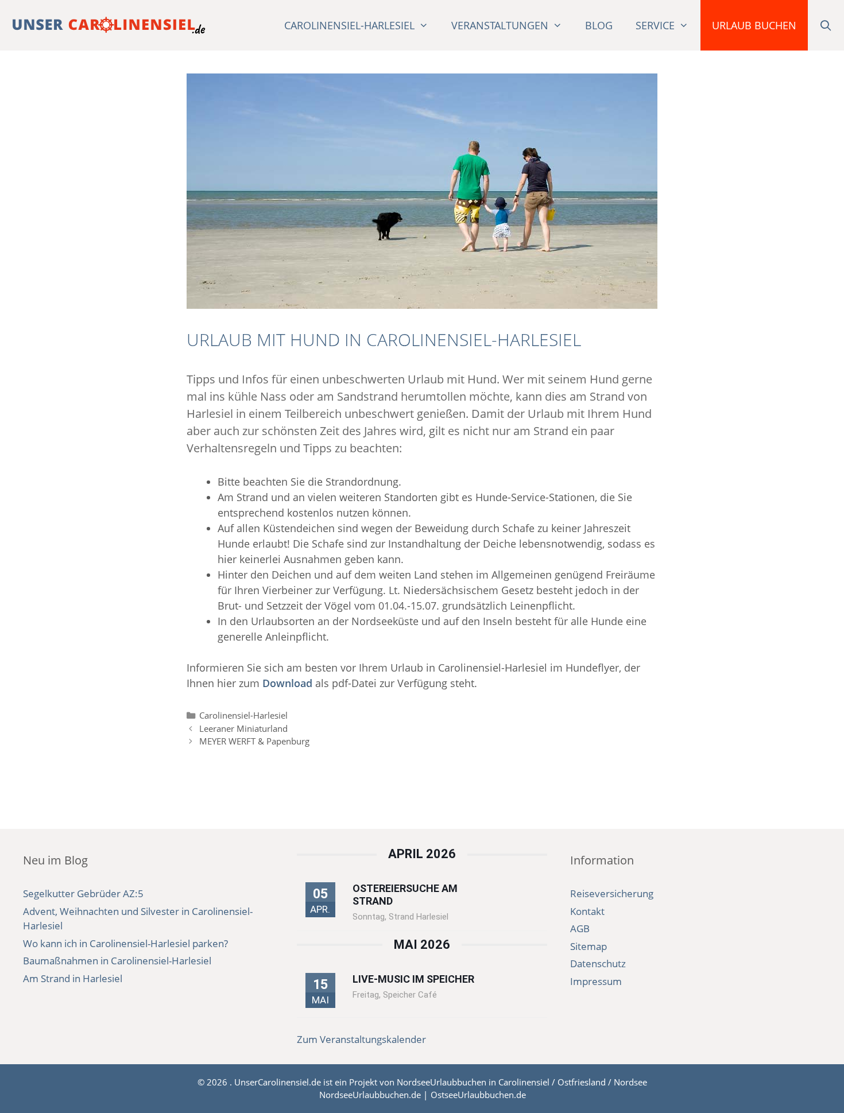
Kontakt (587, 911)
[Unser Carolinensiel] (109, 25)
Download (287, 683)
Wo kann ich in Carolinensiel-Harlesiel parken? (125, 943)
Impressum (596, 981)
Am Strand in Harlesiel (72, 978)
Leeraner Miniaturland (243, 728)
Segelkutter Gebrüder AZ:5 (83, 893)
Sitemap (588, 946)
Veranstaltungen (499, 25)
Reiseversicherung (611, 893)
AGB (580, 928)
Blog (599, 25)
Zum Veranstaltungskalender (361, 1039)
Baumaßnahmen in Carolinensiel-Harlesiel (117, 960)
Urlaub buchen (754, 25)
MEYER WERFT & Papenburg (254, 741)
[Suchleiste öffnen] (826, 25)
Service (655, 25)
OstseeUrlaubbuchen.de (478, 1094)
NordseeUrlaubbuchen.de (370, 1094)
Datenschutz (598, 963)
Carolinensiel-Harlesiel (349, 25)
